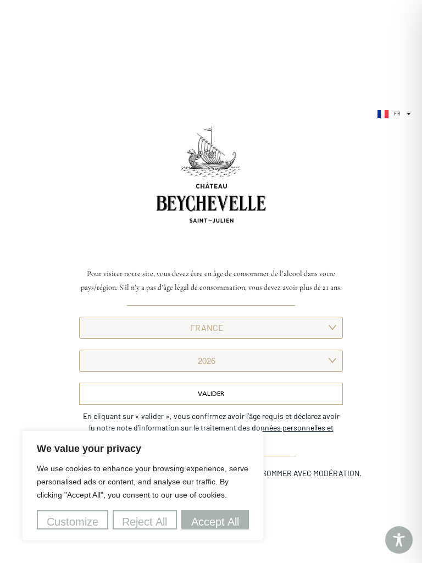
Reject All (144, 522)
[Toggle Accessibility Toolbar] (399, 540)
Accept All (215, 522)
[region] (143, 485)
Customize (72, 522)
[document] (211, 281)
